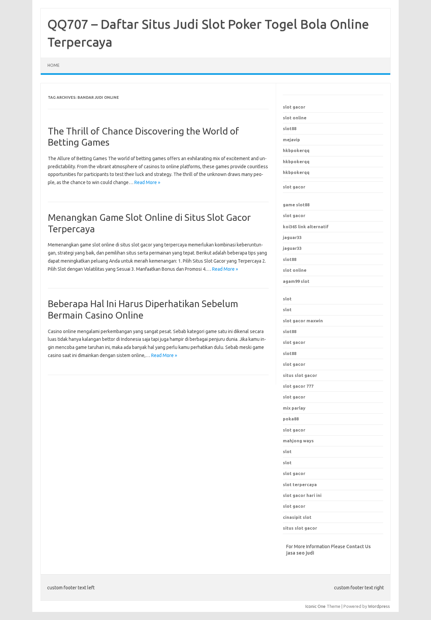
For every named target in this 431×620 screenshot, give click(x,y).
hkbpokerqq (296, 150)
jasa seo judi (300, 553)
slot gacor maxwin (303, 320)
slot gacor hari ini (302, 495)
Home (53, 65)
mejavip (291, 139)
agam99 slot (296, 281)
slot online (294, 117)
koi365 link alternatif (306, 226)
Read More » (147, 182)
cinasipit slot (297, 517)
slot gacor (294, 107)
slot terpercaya (300, 484)
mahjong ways (298, 440)
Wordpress (379, 606)
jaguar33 (292, 237)
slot (287, 298)
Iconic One (315, 606)
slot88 (289, 128)
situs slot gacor (300, 528)
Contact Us (358, 546)
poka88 (291, 418)
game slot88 (296, 204)
